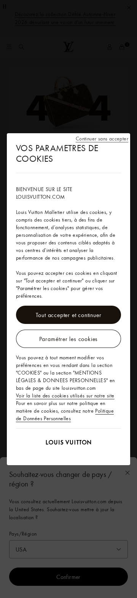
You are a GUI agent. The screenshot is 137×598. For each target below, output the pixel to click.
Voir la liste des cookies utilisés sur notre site (65, 395)
